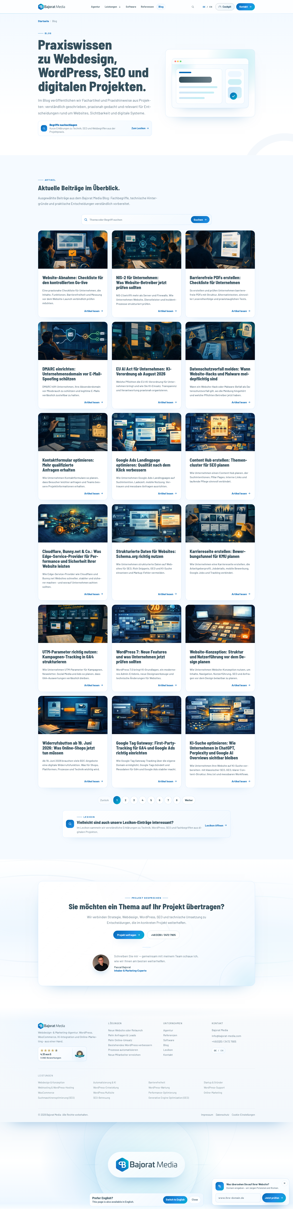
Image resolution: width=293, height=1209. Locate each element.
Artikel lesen (92, 310)
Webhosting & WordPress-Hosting (56, 1087)
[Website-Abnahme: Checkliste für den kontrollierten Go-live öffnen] (73, 249)
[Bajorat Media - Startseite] (51, 7)
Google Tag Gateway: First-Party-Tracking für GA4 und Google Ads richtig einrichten (145, 747)
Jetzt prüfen (272, 1197)
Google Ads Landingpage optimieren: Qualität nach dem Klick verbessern (143, 465)
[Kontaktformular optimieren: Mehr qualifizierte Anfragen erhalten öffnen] (73, 432)
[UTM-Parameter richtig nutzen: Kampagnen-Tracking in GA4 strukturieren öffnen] (73, 624)
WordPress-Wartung (159, 1087)
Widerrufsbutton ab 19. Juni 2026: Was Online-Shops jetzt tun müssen (68, 747)
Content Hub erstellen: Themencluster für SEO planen (218, 462)
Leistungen (111, 6)
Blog (161, 6)
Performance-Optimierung (163, 1092)
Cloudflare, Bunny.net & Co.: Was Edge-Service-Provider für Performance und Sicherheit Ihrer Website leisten (71, 559)
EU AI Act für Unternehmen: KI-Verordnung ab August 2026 (143, 371)
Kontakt (243, 6)
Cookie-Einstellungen (243, 1114)
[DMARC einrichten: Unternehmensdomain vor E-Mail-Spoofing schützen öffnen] (73, 341)
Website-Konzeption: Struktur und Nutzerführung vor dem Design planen (218, 656)
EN (210, 7)
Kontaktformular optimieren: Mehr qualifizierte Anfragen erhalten (68, 465)
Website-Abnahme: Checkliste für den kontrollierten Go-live (72, 280)
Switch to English (175, 1199)
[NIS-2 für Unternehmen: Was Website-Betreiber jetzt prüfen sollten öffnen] (146, 249)
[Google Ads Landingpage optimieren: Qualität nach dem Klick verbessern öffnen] (146, 432)
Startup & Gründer (213, 1082)
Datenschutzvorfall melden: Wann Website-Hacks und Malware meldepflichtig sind (220, 373)
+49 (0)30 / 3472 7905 (163, 934)
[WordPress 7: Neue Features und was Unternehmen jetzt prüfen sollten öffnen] (146, 624)
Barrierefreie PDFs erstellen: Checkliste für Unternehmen (215, 280)
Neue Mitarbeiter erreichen (124, 1054)
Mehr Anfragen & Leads (122, 1035)
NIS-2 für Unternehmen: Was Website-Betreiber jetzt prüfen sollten (141, 282)
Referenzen (147, 6)
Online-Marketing (213, 1092)
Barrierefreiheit (157, 1082)
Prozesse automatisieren (123, 1049)
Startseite (43, 21)
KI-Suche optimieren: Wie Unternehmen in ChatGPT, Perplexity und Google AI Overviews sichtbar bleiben (214, 750)
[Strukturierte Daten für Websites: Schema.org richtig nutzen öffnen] (146, 523)
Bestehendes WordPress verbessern (130, 1045)
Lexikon (168, 1049)
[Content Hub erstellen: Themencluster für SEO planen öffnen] (220, 432)
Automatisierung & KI (104, 1082)
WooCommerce (46, 1092)
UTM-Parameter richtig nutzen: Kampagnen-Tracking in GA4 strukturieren (70, 656)
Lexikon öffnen (214, 825)
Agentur (95, 6)
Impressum (207, 1114)
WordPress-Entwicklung (106, 1087)
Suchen (198, 219)
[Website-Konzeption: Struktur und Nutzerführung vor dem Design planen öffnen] (220, 624)
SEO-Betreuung (101, 1097)
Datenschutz (222, 1114)
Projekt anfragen (126, 934)
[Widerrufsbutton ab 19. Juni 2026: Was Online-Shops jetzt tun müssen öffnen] (73, 715)
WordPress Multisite (103, 1092)
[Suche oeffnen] (193, 7)
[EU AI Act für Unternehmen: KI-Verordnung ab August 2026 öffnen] (146, 341)
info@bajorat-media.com (226, 1035)
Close (195, 1199)
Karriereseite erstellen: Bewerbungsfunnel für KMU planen (218, 554)
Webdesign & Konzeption (51, 1082)
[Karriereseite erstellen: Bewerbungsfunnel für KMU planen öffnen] (220, 523)
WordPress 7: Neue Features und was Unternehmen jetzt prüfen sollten (141, 656)
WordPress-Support (214, 1087)
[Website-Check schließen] (284, 1183)
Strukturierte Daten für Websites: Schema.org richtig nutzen (146, 554)
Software (131, 6)
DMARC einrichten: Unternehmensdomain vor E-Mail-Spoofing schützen (72, 373)
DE (204, 7)
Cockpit (227, 6)
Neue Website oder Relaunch (125, 1030)
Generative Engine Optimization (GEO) (169, 1097)
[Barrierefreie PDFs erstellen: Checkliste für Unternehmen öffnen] (220, 249)
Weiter (189, 800)
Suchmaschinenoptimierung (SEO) (56, 1097)
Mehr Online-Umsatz (120, 1040)
